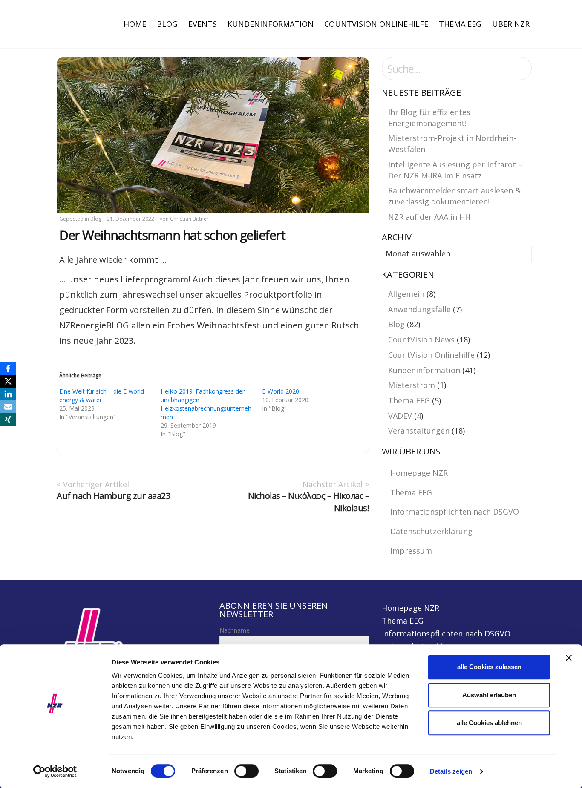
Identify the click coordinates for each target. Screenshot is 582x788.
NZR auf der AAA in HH (429, 217)
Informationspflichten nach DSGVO (454, 511)
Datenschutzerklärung (431, 531)
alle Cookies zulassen (489, 666)
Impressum (411, 551)
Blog (167, 24)
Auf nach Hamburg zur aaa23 (113, 495)
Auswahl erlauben (489, 695)
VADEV (400, 416)
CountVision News (421, 339)
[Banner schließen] (569, 658)
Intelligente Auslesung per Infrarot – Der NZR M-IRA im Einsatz (455, 170)
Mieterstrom (411, 385)
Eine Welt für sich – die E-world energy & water (101, 395)
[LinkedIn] (8, 394)
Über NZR (511, 24)
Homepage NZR (419, 473)
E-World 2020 (280, 391)
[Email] (8, 406)
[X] (8, 381)
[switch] (246, 771)
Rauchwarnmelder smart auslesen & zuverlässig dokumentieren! (454, 196)
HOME (135, 24)
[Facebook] (8, 368)
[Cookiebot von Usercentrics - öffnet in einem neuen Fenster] (55, 771)
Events (202, 24)
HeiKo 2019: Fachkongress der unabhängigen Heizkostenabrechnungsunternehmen (206, 404)
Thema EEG (460, 24)
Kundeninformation (271, 24)
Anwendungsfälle (419, 309)
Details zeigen (451, 771)
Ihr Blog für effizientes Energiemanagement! (429, 117)
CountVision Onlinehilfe (376, 24)
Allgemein (406, 294)
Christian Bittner (189, 218)
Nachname (234, 630)
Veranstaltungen (418, 431)
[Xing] (8, 419)
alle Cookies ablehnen (489, 722)
